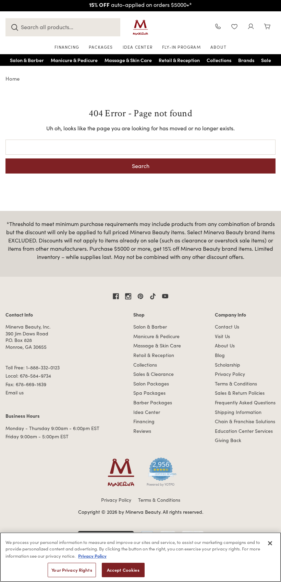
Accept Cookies (123, 570)
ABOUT (218, 47)
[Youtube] (165, 296)
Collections (145, 364)
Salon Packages (151, 383)
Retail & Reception (153, 355)
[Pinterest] (140, 296)
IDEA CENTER (137, 47)
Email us (14, 392)
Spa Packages (149, 393)
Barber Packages (152, 402)
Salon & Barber (150, 326)
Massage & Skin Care (157, 345)
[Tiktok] (153, 296)
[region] (140, 557)
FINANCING (66, 47)
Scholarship (227, 364)
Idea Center (146, 412)
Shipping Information (238, 412)
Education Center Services (244, 431)
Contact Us (227, 326)
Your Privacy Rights (71, 570)
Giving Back (228, 440)
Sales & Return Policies (240, 393)
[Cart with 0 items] (267, 27)
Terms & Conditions (236, 383)
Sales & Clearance (153, 374)
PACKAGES (101, 47)
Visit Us (222, 336)
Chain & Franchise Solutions (245, 421)
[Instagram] (128, 296)
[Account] (251, 27)
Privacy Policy (230, 374)
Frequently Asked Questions (245, 402)
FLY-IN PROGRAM (181, 47)
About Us (225, 345)
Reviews (142, 431)
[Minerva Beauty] (140, 27)
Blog (220, 355)
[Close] (270, 543)
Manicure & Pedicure (156, 336)
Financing (144, 421)
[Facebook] (116, 296)
